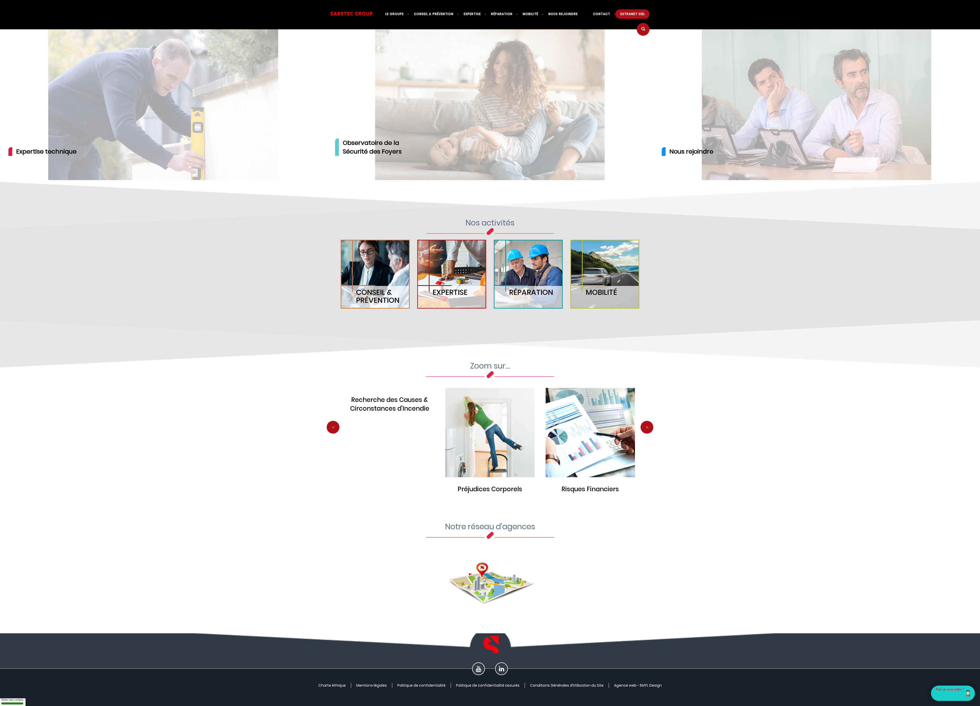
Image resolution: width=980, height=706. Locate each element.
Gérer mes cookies (12, 699)
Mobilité (530, 14)
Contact (601, 14)
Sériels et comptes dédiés (490, 489)
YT (478, 670)
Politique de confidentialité (421, 685)
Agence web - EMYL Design (638, 685)
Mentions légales (371, 685)
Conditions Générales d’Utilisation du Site (567, 685)
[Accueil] (355, 16)
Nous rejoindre (563, 14)
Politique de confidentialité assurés (488, 685)
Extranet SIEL (632, 14)
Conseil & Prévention (434, 14)
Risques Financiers (389, 489)
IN (501, 670)
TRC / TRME (590, 489)
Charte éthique (332, 685)
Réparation (501, 14)
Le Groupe (394, 14)
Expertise (472, 14)
